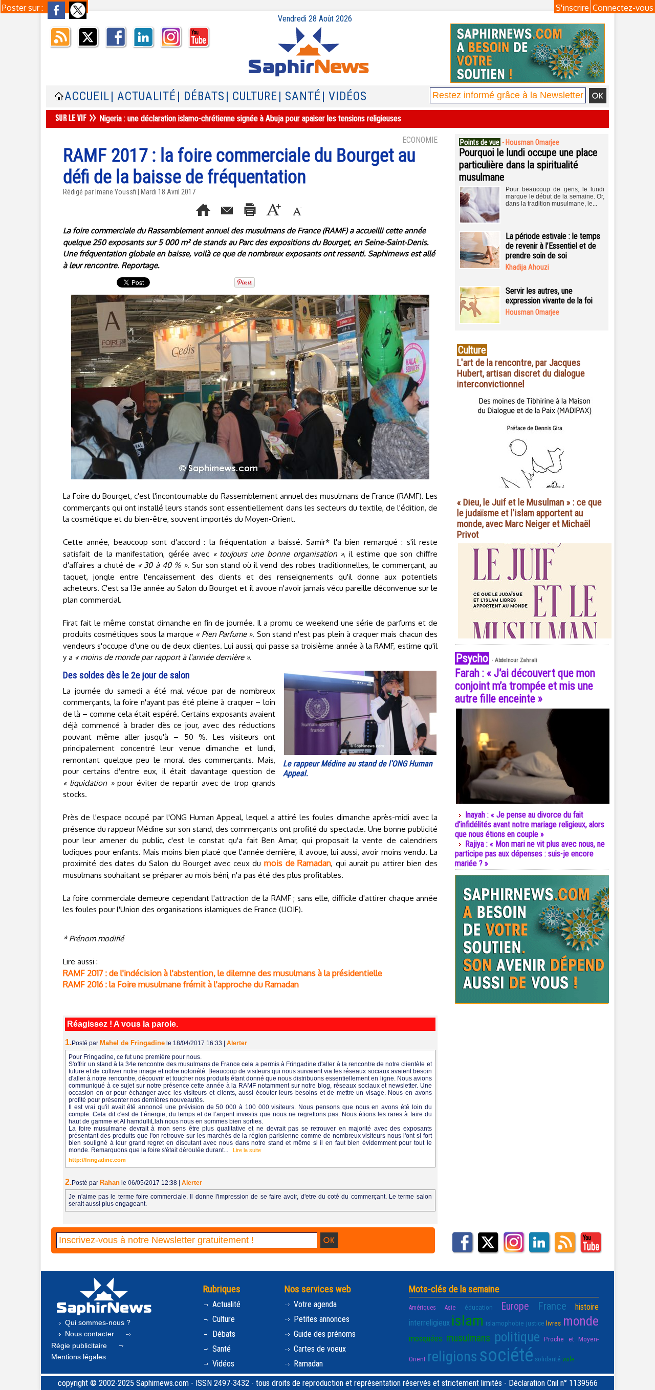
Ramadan (307, 1364)
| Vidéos (344, 96)
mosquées (425, 1338)
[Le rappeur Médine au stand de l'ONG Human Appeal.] (360, 673)
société (506, 1355)
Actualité (225, 1304)
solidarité (548, 1359)
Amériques (422, 1307)
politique (517, 1336)
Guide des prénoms (324, 1334)
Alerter (237, 1043)
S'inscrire (572, 8)
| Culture (251, 96)
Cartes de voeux (319, 1349)
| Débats (201, 96)
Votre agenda (314, 1304)
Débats (222, 1334)
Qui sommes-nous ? (96, 1322)
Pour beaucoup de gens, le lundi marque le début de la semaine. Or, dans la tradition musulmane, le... (555, 196)
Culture (222, 1319)
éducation (479, 1307)
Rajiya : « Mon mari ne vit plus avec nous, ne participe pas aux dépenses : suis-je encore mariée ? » (530, 853)
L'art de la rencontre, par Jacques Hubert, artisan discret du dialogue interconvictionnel (521, 373)
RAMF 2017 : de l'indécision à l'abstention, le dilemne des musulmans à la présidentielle (222, 973)
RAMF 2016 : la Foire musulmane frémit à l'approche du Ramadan (181, 984)
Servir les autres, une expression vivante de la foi (549, 295)
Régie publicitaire (80, 1345)
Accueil (87, 96)
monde (581, 1321)
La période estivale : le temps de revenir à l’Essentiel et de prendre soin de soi (553, 245)
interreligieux (429, 1323)
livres (553, 1323)
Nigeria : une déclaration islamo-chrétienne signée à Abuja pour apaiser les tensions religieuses (250, 118)
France (552, 1306)
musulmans (468, 1338)
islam (467, 1320)
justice (535, 1323)
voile (568, 1359)
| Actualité (143, 96)
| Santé (299, 96)
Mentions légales (78, 1357)
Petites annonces (321, 1319)
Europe (515, 1306)
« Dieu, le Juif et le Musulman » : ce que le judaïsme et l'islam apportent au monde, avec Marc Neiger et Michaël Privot (529, 518)
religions (452, 1356)
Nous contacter (89, 1334)
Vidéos (222, 1364)
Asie (450, 1307)
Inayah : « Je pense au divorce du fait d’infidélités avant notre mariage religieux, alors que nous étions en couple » (529, 824)
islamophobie (505, 1323)
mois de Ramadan (297, 863)
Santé (220, 1349)
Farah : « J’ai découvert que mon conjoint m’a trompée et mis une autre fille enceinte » (525, 686)
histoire (587, 1307)
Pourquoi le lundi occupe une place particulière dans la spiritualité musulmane (528, 164)
